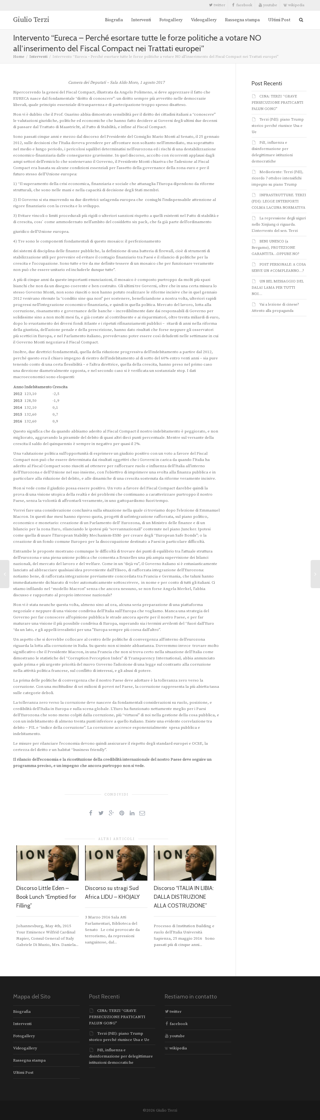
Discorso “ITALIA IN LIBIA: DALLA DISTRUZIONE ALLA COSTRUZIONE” (184, 897)
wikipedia (295, 5)
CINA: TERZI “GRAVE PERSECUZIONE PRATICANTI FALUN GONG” (277, 102)
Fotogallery (170, 20)
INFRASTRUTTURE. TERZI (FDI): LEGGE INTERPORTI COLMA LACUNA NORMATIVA (279, 201)
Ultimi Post (279, 20)
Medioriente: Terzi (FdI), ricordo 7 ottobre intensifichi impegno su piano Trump (277, 178)
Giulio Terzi (31, 20)
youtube (269, 5)
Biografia (114, 20)
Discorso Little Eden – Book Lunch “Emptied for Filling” (46, 897)
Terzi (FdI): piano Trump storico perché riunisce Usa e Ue (278, 125)
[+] (47, 863)
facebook (243, 5)
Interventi (141, 20)
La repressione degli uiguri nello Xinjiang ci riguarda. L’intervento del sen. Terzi (279, 224)
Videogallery (204, 20)
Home (18, 56)
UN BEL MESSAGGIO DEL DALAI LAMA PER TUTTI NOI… (278, 287)
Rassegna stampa (242, 20)
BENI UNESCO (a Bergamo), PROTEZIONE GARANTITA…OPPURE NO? (275, 247)
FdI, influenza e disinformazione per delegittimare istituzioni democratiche (121, 1056)
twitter (219, 5)
